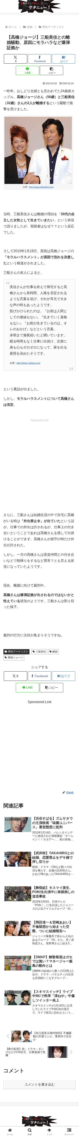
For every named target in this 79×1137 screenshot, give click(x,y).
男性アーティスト (18, 651)
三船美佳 (41, 651)
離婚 (55, 651)
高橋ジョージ (15, 657)
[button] (51, 70)
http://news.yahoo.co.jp (28, 363)
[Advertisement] (39, 462)
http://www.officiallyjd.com (41, 187)
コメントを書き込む (39, 1084)
